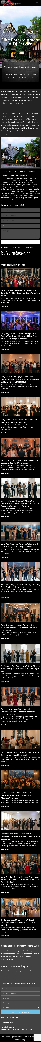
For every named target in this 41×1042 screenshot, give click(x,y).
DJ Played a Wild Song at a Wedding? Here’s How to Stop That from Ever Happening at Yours (20, 668)
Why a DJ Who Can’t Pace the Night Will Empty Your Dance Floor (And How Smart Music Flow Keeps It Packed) (19, 336)
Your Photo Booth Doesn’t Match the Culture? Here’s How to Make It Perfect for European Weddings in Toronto (20, 503)
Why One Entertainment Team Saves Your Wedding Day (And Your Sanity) (20, 461)
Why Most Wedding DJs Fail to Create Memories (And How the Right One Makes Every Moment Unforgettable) (20, 379)
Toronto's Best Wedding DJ (14, 966)
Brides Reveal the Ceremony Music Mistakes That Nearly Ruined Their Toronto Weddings (20, 836)
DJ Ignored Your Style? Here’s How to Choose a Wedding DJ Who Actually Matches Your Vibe (17, 795)
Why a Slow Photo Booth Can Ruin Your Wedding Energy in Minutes (19, 421)
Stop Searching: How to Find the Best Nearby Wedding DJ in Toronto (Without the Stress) (19, 627)
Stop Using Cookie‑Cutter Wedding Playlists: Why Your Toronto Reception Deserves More (18, 712)
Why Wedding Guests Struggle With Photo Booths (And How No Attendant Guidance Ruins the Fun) (20, 879)
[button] (37, 2)
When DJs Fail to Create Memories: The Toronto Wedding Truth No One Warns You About (20, 293)
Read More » (5, 306)
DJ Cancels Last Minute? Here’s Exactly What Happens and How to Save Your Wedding (18, 922)
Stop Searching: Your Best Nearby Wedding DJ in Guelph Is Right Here (20, 585)
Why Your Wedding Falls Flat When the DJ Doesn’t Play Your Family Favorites (19, 545)
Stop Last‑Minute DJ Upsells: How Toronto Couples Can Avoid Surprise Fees (20, 753)
